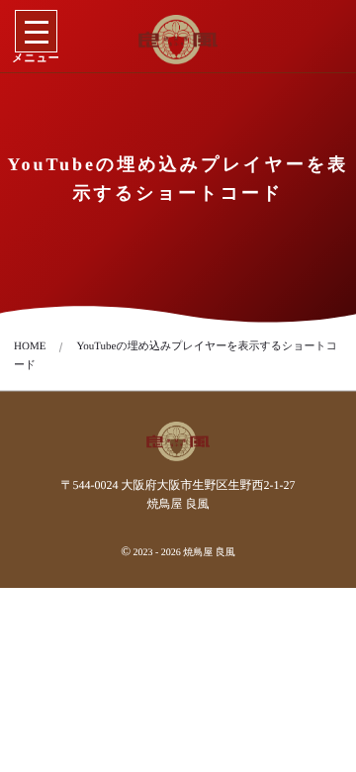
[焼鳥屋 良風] (178, 39)
